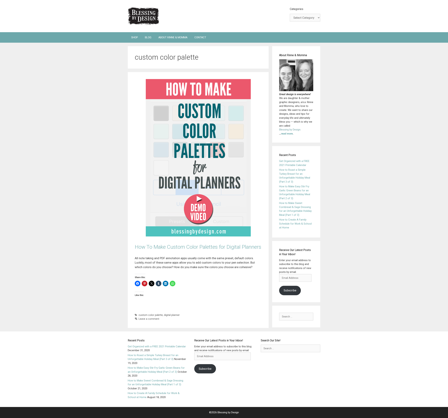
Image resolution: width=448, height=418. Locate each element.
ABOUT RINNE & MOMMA (172, 37)
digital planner (172, 315)
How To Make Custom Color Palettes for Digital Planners (198, 247)
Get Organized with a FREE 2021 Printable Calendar (157, 346)
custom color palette (151, 315)
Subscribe (290, 290)
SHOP (134, 37)
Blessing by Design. (290, 129)
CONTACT (200, 37)
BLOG (148, 37)
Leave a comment (149, 318)
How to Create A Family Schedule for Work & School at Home (295, 223)
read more (287, 133)
